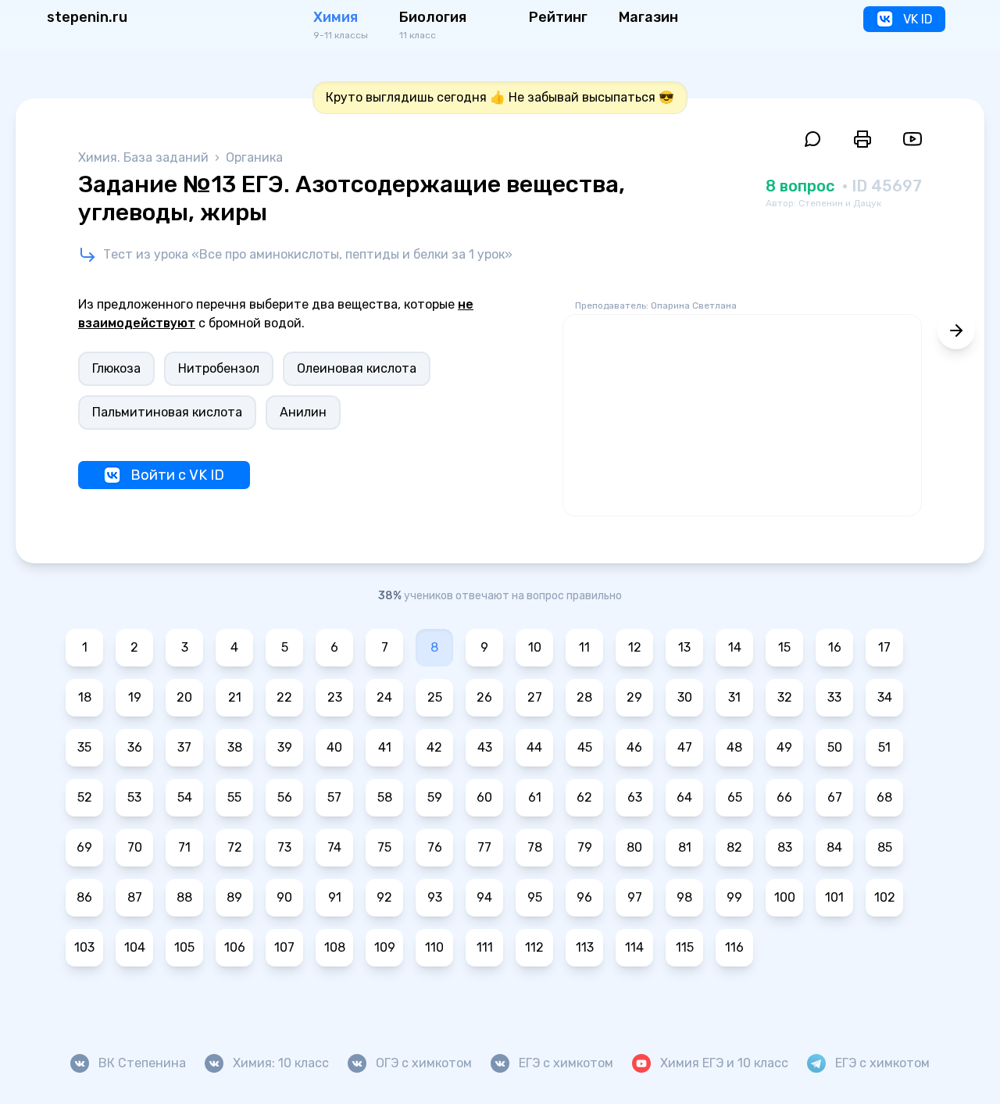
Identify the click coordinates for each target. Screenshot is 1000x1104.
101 (834, 897)
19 (134, 697)
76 (434, 847)
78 (534, 847)
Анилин (303, 412)
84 (834, 847)
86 (84, 897)
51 (884, 747)
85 (884, 847)
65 (734, 797)
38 (234, 747)
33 (834, 697)
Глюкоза (116, 368)
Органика (254, 157)
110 (434, 947)
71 (184, 847)
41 (384, 747)
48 (734, 747)
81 (684, 847)
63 (634, 797)
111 (485, 947)
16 (834, 647)
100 (784, 897)
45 (584, 747)
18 (84, 697)
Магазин (648, 17)
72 (234, 847)
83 (784, 847)
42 (434, 747)
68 (884, 797)
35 (84, 747)
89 (234, 897)
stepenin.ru (87, 17)
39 (284, 747)
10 (534, 647)
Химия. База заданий (145, 157)
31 (734, 697)
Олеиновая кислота (356, 368)
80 (634, 847)
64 (684, 797)
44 (534, 747)
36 (134, 747)
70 (134, 847)
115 (685, 947)
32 (784, 697)
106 (234, 947)
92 (384, 897)
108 (334, 947)
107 (284, 947)
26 (484, 697)
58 (384, 797)
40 (334, 747)
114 (634, 947)
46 (634, 747)
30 (684, 697)
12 (634, 647)
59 (434, 797)
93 (434, 897)
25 (434, 697)
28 (584, 697)
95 (534, 897)
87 (134, 897)
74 (334, 847)
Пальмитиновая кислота (167, 412)
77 (484, 847)
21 (234, 697)
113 (585, 947)
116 (734, 947)
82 (734, 847)
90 (284, 897)
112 (534, 947)
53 (134, 797)
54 (184, 797)
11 (584, 647)
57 (334, 797)
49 (784, 747)
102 (884, 897)
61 (534, 797)
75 (384, 847)
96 (584, 897)
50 (834, 747)
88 (184, 897)
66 (784, 797)
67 (834, 797)
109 (384, 947)
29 (634, 697)
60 (484, 797)
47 (684, 747)
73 (284, 847)
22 (284, 697)
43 (484, 747)
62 (584, 797)
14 (734, 647)
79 (584, 847)
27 (534, 697)
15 (784, 647)
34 (884, 697)
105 (184, 947)
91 (334, 897)
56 (284, 797)
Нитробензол (218, 368)
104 (134, 947)
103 (84, 947)
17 (884, 647)
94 (484, 897)
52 (84, 797)
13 (684, 647)
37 (184, 747)
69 (84, 847)
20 (184, 697)
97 (634, 897)
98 (684, 897)
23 (334, 697)
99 (734, 897)
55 (234, 797)
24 (384, 697)
